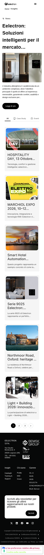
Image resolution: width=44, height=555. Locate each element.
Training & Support (8, 477)
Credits (41, 542)
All (8, 118)
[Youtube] (27, 523)
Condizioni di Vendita (30, 538)
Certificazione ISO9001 (12, 538)
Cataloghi (8, 473)
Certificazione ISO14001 (29, 534)
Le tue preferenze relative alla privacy (22, 548)
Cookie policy (23, 542)
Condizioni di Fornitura (8, 542)
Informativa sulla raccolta (14, 552)
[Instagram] (32, 523)
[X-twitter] (11, 523)
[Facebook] (22, 523)
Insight (7, 468)
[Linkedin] (16, 523)
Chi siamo (21, 468)
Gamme (32, 468)
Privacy (33, 542)
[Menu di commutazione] (36, 3)
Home (7, 9)
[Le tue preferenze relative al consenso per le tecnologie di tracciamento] (4, 551)
